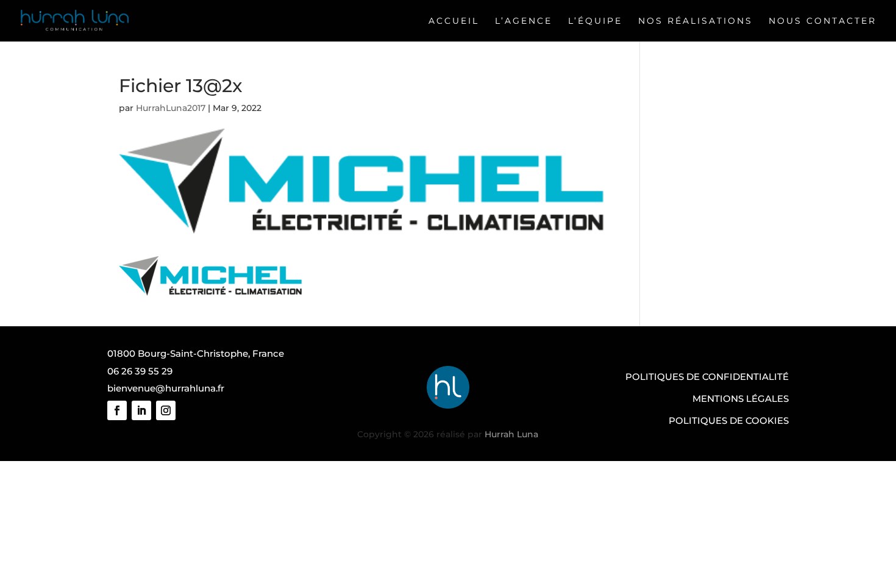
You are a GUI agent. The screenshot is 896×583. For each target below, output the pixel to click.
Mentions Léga (732, 398)
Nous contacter (822, 20)
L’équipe (595, 20)
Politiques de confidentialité (707, 376)
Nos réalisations (695, 20)
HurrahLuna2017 (170, 107)
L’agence (523, 20)
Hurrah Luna (511, 434)
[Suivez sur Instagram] (166, 410)
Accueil (453, 20)
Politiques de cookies (729, 420)
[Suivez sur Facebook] (117, 410)
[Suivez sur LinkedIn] (141, 410)
